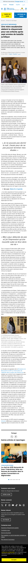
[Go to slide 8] (20, 480)
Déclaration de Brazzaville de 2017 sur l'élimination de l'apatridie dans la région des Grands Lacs (13, 370)
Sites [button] (26, 9)
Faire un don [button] (22, 9)
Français (11, 4)
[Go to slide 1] (9, 480)
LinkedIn (20, 505)
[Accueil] (9, 9)
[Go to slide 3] (12, 480)
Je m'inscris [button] (6, 520)
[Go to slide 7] (18, 480)
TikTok (16, 505)
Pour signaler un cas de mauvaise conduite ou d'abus (13, 536)
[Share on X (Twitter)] (11, 436)
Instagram (9, 505)
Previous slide (2, 453)
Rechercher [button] (17, 9)
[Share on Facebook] (15, 436)
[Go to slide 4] (13, 480)
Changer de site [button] (19, 1)
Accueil (3, 20)
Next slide (25, 453)
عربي (23, 4)
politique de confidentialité (8, 552)
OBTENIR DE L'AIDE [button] (21, 15)
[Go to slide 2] (10, 480)
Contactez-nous (5, 530)
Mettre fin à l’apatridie (16, 189)
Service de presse (6, 533)
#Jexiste (3, 421)
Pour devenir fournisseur (7, 539)
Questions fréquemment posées (10, 528)
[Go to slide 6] (17, 480)
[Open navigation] (2, 9)
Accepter (14, 559)
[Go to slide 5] (15, 480)
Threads (24, 505)
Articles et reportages (11, 20)
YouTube (13, 505)
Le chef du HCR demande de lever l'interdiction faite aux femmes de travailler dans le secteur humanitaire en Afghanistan (12, 471)
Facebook (6, 505)
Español (18, 4)
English (5, 4)
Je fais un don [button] (6, 494)
